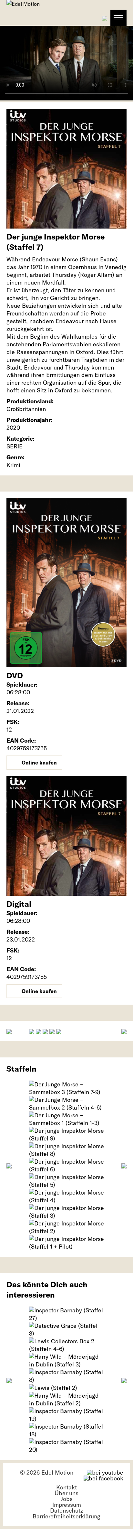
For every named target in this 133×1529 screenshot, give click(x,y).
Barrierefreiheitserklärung (66, 1516)
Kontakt (66, 1487)
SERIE (14, 446)
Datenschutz (66, 1510)
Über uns (66, 1493)
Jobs (67, 1499)
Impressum (66, 1504)
